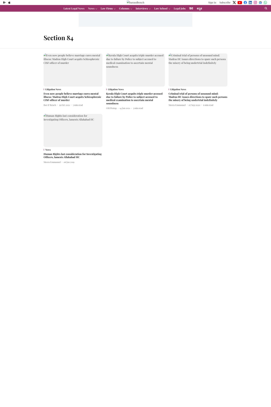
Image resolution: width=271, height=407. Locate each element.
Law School (160, 8)
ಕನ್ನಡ (199, 8)
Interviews (142, 8)
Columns (124, 8)
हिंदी (191, 8)
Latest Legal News (74, 8)
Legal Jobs (180, 8)
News (91, 8)
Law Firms (107, 8)
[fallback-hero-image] (73, 70)
